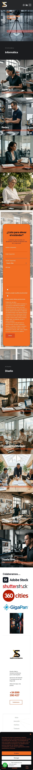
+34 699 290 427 (14, 694)
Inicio (16, 717)
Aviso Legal (27, 767)
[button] (30, 734)
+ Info (3, 92)
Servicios (16, 721)
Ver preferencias (16, 762)
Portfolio (16, 725)
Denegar (16, 758)
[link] (15, 580)
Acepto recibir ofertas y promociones (15, 299)
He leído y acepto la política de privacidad (16, 293)
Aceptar (16, 753)
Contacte (16, 728)
